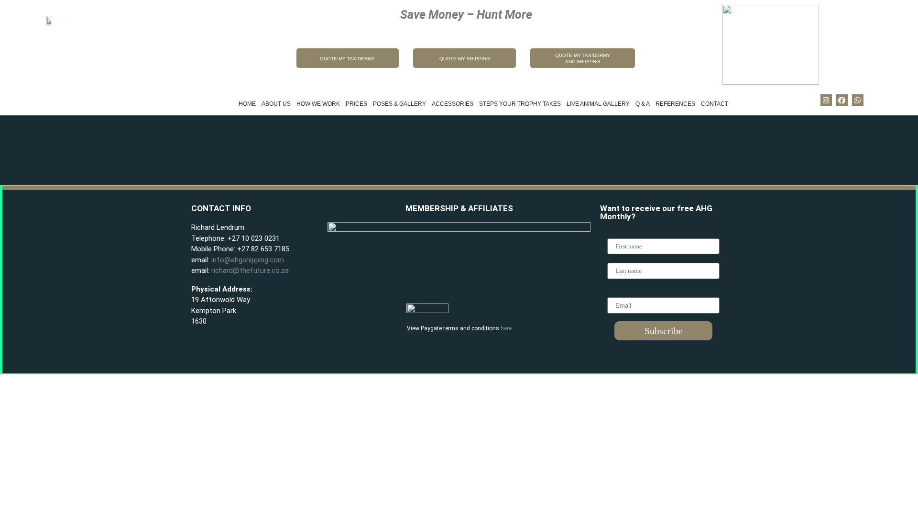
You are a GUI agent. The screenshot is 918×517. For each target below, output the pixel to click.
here (506, 328)
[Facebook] (842, 100)
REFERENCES (675, 104)
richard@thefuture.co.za (250, 270)
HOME (247, 104)
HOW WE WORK (318, 104)
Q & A (642, 104)
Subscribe (664, 331)
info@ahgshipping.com (247, 260)
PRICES (356, 104)
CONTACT (714, 104)
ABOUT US (276, 104)
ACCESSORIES (452, 104)
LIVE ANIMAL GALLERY (598, 104)
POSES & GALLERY (399, 104)
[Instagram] (826, 100)
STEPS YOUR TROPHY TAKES (520, 104)
